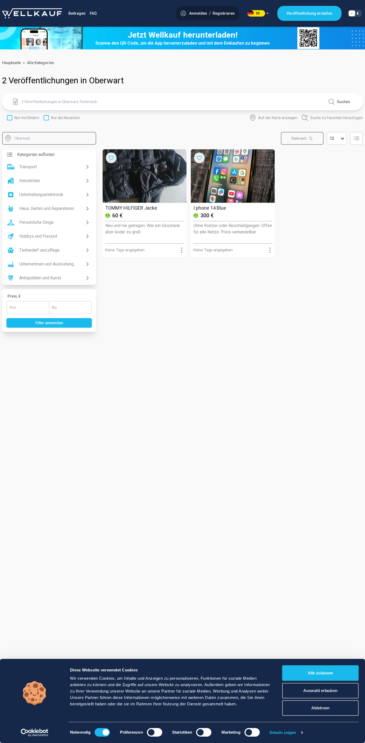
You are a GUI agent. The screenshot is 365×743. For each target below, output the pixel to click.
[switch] (154, 732)
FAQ (93, 13)
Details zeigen (283, 732)
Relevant (299, 138)
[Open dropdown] (182, 250)
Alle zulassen (320, 673)
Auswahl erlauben (320, 690)
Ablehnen (320, 708)
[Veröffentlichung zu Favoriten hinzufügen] (111, 157)
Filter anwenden (49, 323)
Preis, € (14, 296)
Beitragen (77, 13)
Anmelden (198, 13)
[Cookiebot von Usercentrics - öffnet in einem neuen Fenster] (34, 733)
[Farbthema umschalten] (355, 13)
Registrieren (224, 13)
